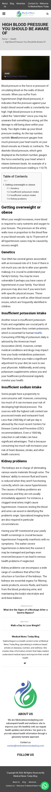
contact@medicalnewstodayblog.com (25, 745)
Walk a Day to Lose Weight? (25, 625)
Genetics (14, 188)
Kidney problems (18, 199)
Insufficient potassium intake (24, 192)
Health (7, 73)
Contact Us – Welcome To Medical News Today (38, 5)
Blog (12, 3)
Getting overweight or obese (20, 184)
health (38, 332)
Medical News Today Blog (17, 76)
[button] (45, 786)
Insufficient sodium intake (23, 195)
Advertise (20, 3)
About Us (5, 5)
